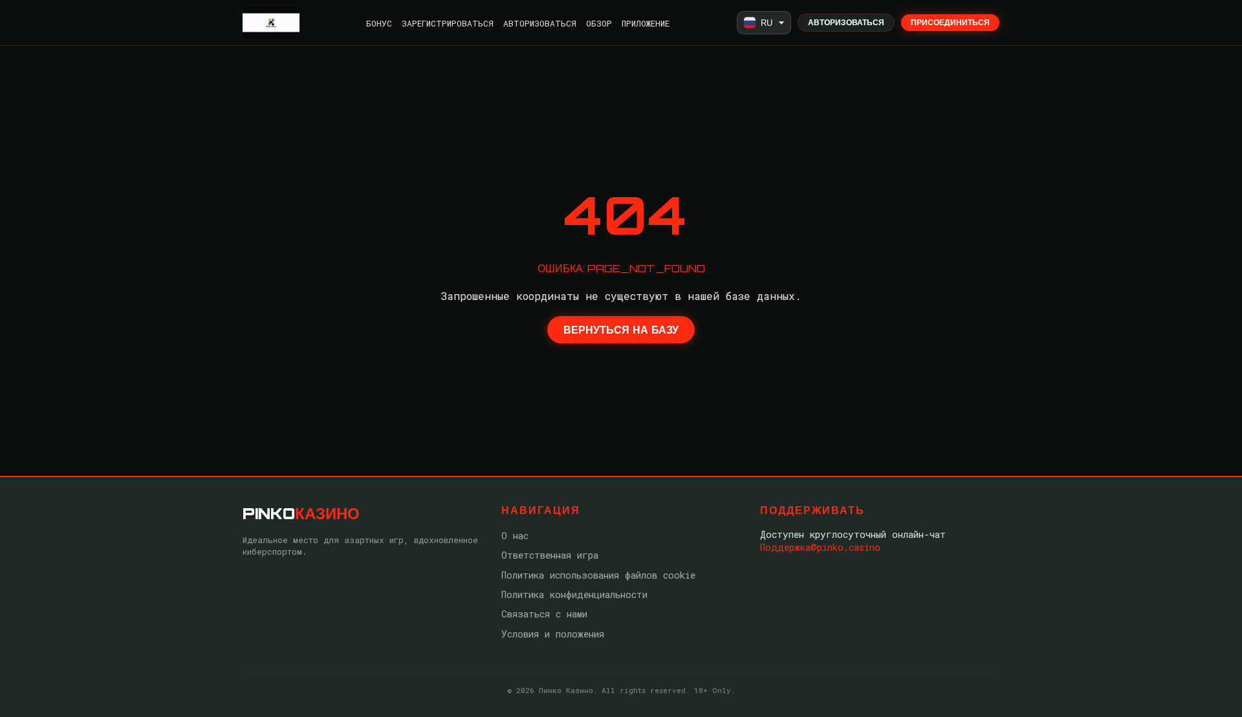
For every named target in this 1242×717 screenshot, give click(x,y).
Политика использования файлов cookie (598, 575)
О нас (514, 536)
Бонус (379, 23)
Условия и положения (552, 634)
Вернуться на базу (621, 329)
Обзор (599, 23)
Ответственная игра (549, 555)
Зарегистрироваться (448, 23)
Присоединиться (950, 22)
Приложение (646, 23)
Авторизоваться (539, 23)
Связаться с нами (544, 614)
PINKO (301, 513)
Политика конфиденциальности (574, 594)
